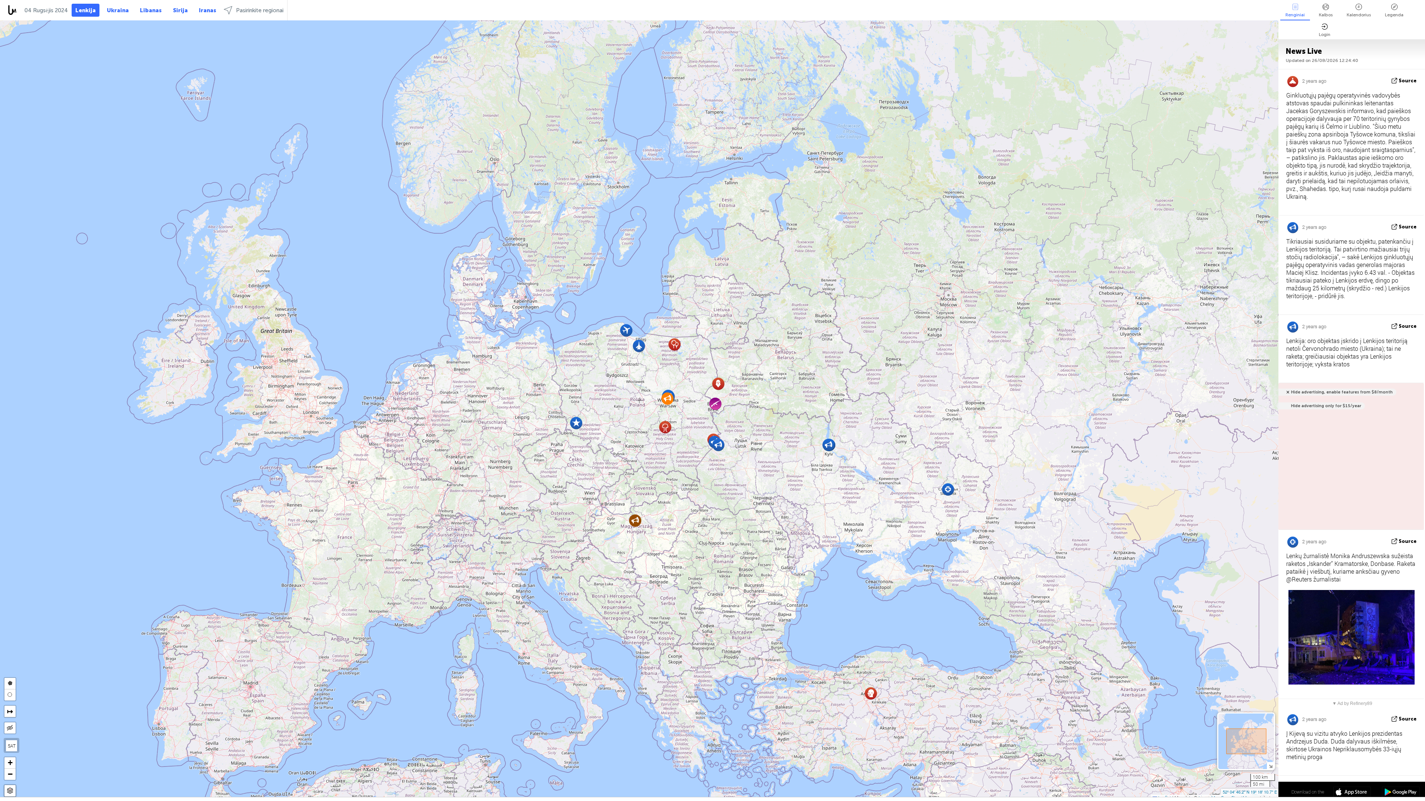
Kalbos (1326, 14)
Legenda (1394, 14)
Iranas (207, 10)
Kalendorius (1359, 14)
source (1407, 80)
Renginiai (1295, 14)
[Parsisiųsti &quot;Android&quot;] (1400, 793)
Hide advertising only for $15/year (1326, 405)
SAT (12, 746)
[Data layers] (10, 791)
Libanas (151, 10)
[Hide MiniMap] (1270, 765)
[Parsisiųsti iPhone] (1352, 793)
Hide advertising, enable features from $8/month (1342, 392)
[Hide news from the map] (10, 728)
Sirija (180, 10)
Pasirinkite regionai (260, 10)
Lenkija (85, 10)
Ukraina (118, 10)
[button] (665, 427)
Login (1324, 34)
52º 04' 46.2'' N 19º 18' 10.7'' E (1250, 792)
